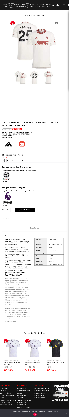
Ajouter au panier (25, 210)
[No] (67, 413)
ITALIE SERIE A (21, 398)
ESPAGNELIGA (16, 5)
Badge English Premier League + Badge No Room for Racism (21, 191)
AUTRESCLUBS (36, 5)
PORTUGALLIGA (31, 5)
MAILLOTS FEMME (39, 393)
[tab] (34, 228)
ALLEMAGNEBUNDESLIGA (22, 5)
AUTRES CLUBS (21, 405)
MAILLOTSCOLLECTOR (48, 5)
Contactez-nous (6, 405)
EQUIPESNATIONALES (42, 5)
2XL (23, 161)
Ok (35, 414)
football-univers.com (16, 287)
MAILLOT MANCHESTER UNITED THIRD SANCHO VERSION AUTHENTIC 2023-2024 (17, 312)
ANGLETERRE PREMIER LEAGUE (11, 5)
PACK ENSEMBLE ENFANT (41, 391)
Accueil (5, 13)
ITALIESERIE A (27, 5)
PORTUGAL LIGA (22, 402)
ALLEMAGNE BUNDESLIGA (24, 400)
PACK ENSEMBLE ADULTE (41, 388)
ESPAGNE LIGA (21, 395)
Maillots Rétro (39, 395)
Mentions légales (6, 393)
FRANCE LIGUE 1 (21, 388)
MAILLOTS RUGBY (39, 398)
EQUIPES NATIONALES (23, 407)
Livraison (3, 391)
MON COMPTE (4, 388)
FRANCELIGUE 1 (6, 5)
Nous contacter (11, 321)
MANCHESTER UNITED (32, 13)
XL (17, 161)
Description (34, 228)
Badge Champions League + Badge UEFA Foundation (19, 170)
